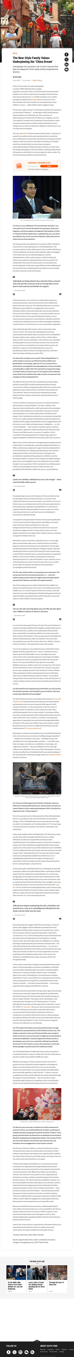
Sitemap (62, 1351)
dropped (35, 99)
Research (64, 1349)
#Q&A (35, 80)
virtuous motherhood (33, 728)
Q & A (15, 53)
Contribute (50, 1349)
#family (39, 80)
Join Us (58, 1349)
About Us (42, 1349)
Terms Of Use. (45, 169)
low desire (27, 1007)
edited (25, 133)
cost (32, 97)
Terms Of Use (44, 1351)
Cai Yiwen (18, 77)
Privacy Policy (54, 1351)
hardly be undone (55, 755)
